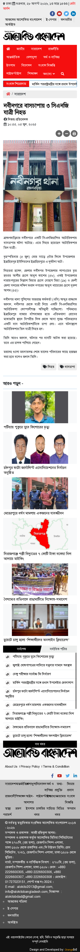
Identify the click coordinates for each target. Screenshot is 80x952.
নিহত (51, 367)
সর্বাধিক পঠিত (58, 649)
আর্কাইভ (10, 24)
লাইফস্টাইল (13, 73)
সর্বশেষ (21, 649)
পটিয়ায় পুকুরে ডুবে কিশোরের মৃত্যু (26, 427)
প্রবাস (70, 790)
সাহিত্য (51, 808)
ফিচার (70, 784)
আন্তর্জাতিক (13, 57)
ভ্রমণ (18, 808)
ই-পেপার (51, 19)
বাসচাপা (70, 367)
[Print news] (74, 133)
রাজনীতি (53, 49)
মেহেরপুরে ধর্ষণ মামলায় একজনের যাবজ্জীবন (34, 513)
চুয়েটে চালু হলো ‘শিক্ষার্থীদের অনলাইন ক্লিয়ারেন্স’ (36, 639)
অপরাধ (71, 808)
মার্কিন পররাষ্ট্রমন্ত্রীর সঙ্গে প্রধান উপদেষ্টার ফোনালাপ (43, 682)
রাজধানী (10, 796)
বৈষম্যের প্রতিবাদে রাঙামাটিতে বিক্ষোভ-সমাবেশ (35, 599)
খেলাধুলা (31, 57)
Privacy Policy (30, 766)
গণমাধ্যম (52, 796)
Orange (71, 949)
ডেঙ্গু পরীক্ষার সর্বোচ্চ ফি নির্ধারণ (32, 674)
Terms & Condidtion (56, 766)
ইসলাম (10, 65)
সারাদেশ (36, 49)
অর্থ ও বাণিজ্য (51, 57)
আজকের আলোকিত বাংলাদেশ (23, 19)
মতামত (61, 796)
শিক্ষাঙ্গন (33, 73)
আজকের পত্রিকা (17, 901)
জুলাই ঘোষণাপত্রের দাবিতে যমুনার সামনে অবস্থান (42, 665)
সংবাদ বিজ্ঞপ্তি (46, 65)
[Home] (8, 48)
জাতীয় (21, 49)
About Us (11, 766)
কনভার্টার (66, 19)
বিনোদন (27, 65)
